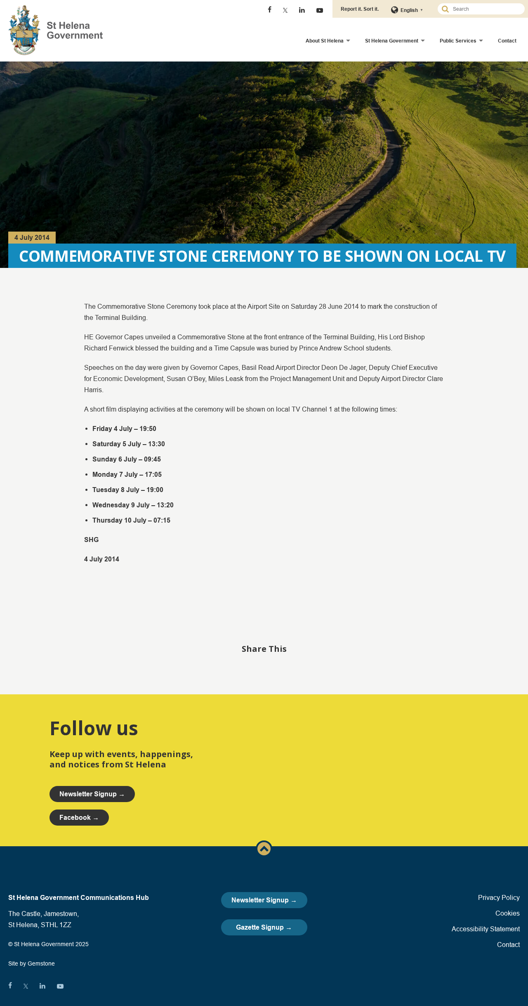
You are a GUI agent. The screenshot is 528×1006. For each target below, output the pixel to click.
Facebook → (79, 817)
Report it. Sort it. (360, 9)
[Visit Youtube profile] (319, 10)
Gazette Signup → (264, 927)
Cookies (507, 913)
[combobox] (485, 8)
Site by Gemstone (31, 963)
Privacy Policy (499, 897)
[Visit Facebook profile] (269, 10)
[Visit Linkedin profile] (302, 10)
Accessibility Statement (486, 929)
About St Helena (325, 41)
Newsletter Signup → (264, 900)
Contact (507, 41)
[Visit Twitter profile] (285, 10)
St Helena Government (391, 41)
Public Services (458, 41)
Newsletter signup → (92, 794)
